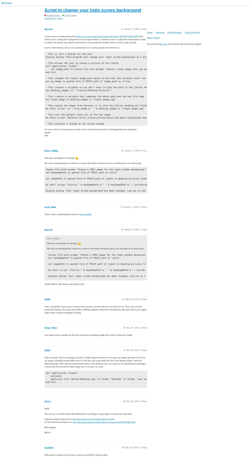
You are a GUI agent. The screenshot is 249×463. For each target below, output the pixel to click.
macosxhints (85, 214)
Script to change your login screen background (93, 10)
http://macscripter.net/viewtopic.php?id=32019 (93, 419)
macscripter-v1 (50, 18)
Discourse (162, 44)
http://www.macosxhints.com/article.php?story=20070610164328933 (108, 36)
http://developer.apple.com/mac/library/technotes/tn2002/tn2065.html (104, 422)
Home (150, 32)
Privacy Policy (153, 38)
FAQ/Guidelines (175, 32)
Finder (59, 18)
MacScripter (6, 3)
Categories (160, 32)
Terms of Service (192, 32)
